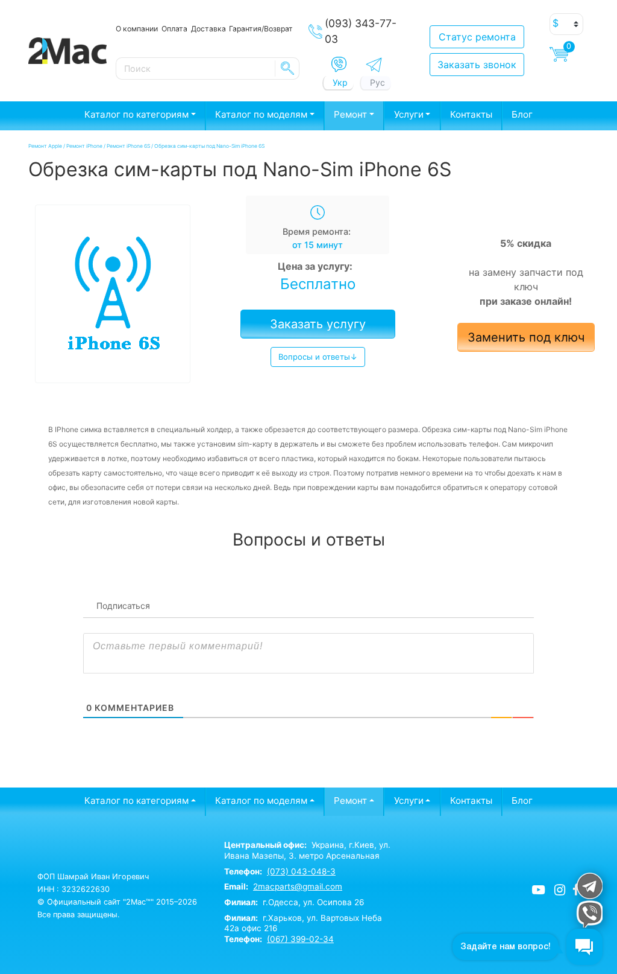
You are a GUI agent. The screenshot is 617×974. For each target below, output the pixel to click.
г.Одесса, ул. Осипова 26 (294, 902)
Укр (340, 82)
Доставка (208, 28)
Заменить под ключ (526, 337)
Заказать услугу (318, 324)
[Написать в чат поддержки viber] (589, 914)
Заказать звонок (476, 65)
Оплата (174, 28)
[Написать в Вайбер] (338, 64)
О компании (137, 28)
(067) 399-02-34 (300, 939)
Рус (377, 82)
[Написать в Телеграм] (374, 64)
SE (287, 68)
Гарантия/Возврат (261, 28)
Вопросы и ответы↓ (317, 356)
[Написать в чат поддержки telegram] (589, 885)
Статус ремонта (477, 37)
